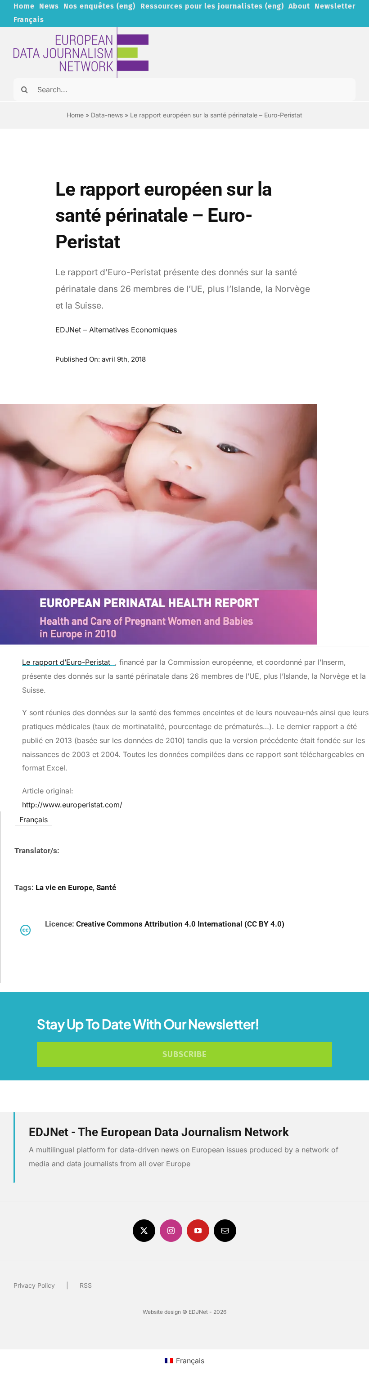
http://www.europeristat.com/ (72, 804)
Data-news (107, 115)
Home (75, 115)
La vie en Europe (64, 887)
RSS (86, 1285)
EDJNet (68, 329)
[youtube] (198, 1230)
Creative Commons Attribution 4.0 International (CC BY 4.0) (180, 923)
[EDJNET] (81, 30)
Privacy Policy (34, 1285)
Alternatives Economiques (133, 329)
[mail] (225, 1230)
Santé (106, 887)
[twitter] (144, 1230)
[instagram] (171, 1230)
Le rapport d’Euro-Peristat (67, 662)
